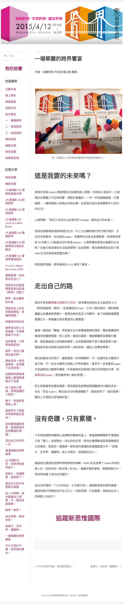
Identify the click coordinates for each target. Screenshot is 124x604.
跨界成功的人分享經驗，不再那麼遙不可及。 (14, 332)
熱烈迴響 (13, 69)
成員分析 (10, 108)
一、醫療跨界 (13, 121)
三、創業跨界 (13, 133)
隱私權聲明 (83, 596)
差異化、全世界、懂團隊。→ (105, 566)
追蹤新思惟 (12, 158)
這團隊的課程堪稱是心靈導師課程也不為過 (14, 378)
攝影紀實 (10, 146)
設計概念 (10, 114)
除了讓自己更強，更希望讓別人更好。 (14, 391)
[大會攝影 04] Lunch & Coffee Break (13, 223)
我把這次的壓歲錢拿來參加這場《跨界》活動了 (14, 289)
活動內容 (10, 89)
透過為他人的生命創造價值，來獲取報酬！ (14, 312)
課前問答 (10, 139)
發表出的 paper (43, 375)
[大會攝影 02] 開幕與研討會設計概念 (15, 246)
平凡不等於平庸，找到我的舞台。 (54, 566)
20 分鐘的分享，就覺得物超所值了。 (14, 464)
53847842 (73, 596)
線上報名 (10, 95)
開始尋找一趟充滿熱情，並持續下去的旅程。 (14, 364)
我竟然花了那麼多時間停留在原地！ (14, 414)
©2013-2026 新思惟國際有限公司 (54, 596)
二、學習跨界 (13, 127)
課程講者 (10, 102)
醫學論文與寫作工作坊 (61, 302)
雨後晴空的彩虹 (14, 322)
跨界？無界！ (13, 510)
